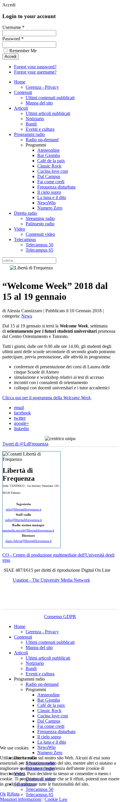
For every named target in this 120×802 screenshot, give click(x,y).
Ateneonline (48, 150)
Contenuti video (40, 234)
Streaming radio (40, 218)
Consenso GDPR (60, 616)
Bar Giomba (48, 155)
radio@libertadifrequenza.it (23, 520)
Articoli (21, 108)
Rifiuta (13, 793)
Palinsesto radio (40, 223)
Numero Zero (49, 207)
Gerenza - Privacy (42, 87)
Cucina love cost (52, 171)
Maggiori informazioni (20, 799)
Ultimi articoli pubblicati (48, 113)
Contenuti (23, 92)
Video (19, 228)
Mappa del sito (39, 102)
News (26, 315)
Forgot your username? (35, 71)
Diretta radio (25, 213)
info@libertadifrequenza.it (23, 509)
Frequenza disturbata (56, 186)
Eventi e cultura (40, 129)
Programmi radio (29, 134)
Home (19, 81)
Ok (3, 793)
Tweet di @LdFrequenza (25, 443)
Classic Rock (49, 165)
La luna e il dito (51, 197)
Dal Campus (48, 176)
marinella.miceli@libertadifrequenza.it (28, 530)
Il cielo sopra (49, 192)
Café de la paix (51, 160)
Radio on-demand (42, 139)
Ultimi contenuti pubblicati (50, 97)
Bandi (31, 123)
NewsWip (46, 202)
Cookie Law (56, 799)
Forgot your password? (35, 66)
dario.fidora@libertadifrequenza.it (29, 541)
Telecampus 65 (39, 249)
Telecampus (25, 239)
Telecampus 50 (39, 244)
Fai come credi (50, 181)
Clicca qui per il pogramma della (46, 397)
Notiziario (35, 118)
